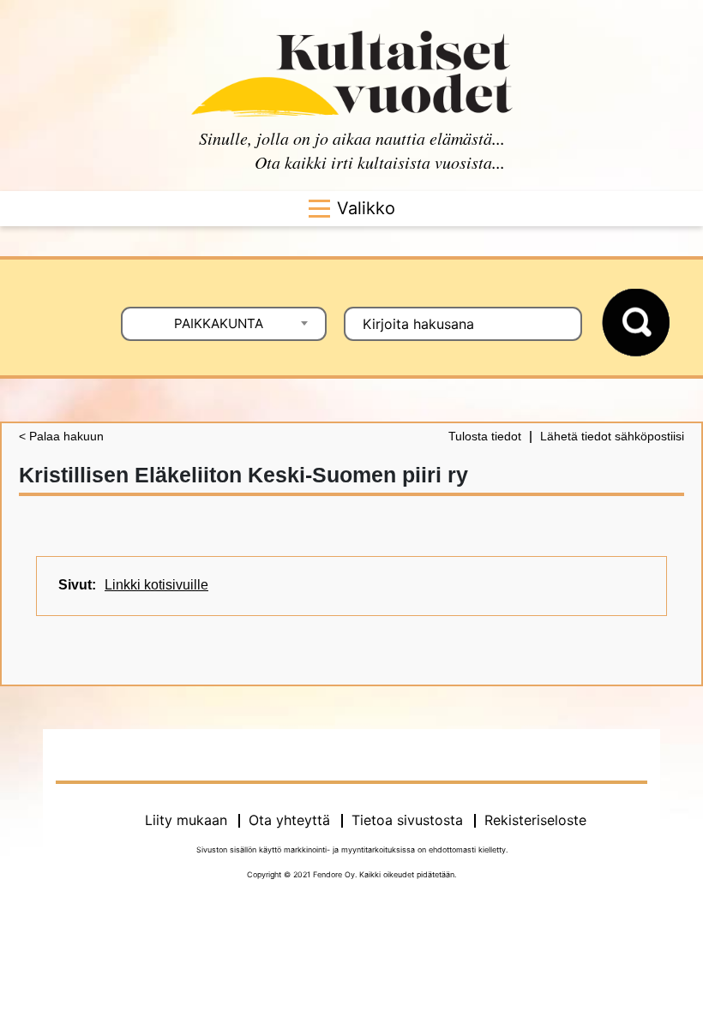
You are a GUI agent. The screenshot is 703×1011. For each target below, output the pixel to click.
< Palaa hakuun (61, 436)
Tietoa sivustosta (407, 820)
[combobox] (224, 324)
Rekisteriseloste (535, 820)
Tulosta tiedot (484, 436)
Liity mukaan (186, 820)
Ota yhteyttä (289, 820)
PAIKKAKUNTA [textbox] (218, 323)
